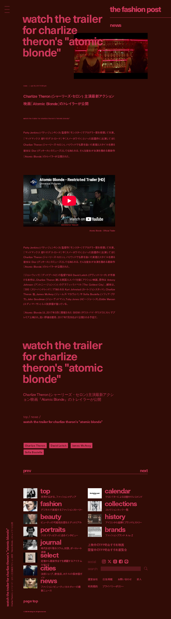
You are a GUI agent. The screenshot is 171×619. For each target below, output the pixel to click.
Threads (115, 561)
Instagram (104, 561)
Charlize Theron (35, 445)
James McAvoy (81, 445)
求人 (139, 579)
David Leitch (59, 445)
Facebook (121, 561)
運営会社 (93, 579)
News (115, 25)
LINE (126, 561)
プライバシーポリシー (113, 586)
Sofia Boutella (33, 452)
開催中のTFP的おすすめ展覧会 (107, 550)
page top (30, 601)
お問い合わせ (125, 579)
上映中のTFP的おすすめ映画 (106, 545)
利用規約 (93, 586)
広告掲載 (108, 579)
